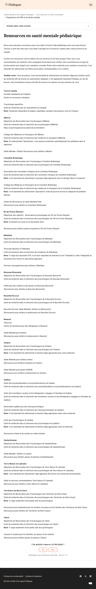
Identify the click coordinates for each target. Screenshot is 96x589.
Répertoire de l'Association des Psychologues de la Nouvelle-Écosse (32, 299)
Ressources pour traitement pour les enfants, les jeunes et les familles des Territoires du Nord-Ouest (45, 507)
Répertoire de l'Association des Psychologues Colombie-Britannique (32, 161)
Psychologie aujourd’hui (13, 104)
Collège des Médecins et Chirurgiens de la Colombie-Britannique (30, 185)
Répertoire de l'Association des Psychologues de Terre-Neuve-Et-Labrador (34, 467)
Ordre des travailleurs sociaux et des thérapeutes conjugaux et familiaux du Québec (38, 393)
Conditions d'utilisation (33, 576)
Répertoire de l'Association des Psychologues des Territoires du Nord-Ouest (35, 494)
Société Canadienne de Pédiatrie (17, 94)
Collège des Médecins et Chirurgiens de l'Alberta (24, 134)
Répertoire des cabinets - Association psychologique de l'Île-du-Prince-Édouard (36, 215)
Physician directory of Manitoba (17, 249)
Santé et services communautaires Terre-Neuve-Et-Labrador (28, 480)
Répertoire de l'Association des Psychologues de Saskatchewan (30, 443)
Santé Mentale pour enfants (15, 333)
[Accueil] (13, 5)
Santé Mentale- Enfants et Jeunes (18, 454)
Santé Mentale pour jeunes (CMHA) (18, 370)
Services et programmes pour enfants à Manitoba (24, 265)
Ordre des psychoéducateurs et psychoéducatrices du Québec (29, 383)
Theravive (8, 323)
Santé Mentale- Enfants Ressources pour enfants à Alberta (28, 151)
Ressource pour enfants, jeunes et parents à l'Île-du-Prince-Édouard (31, 228)
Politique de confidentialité (13, 576)
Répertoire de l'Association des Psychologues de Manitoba (28, 239)
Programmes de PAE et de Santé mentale (23, 17)
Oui (43, 550)
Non (52, 550)
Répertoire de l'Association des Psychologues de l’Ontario (28, 346)
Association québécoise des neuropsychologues (24, 406)
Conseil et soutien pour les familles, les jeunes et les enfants (29, 534)
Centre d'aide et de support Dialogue (19, 15)
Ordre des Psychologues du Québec (18, 420)
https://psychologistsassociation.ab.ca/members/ (24, 128)
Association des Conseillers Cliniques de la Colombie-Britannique (31, 171)
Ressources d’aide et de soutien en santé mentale (24, 433)
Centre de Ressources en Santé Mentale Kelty (23, 202)
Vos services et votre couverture (49, 15)
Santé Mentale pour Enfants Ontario (18, 359)
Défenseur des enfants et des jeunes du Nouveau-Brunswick (29, 286)
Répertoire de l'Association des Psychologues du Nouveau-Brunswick (32, 275)
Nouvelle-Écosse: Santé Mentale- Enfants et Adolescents (27, 309)
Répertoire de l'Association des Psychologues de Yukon (27, 521)
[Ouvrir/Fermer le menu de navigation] (90, 5)
